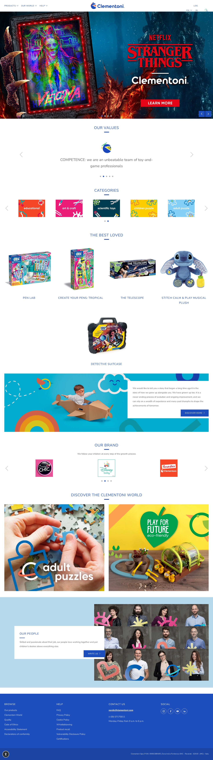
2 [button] (105, 116)
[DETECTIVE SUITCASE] (106, 335)
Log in (196, 8)
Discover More (193, 413)
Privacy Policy (63, 715)
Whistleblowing (64, 724)
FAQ (59, 710)
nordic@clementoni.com (121, 710)
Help (42, 5)
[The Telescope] (132, 269)
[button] (5, 754)
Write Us (93, 653)
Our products (10, 710)
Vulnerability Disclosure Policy (71, 734)
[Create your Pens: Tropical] (80, 269)
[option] (106, 65)
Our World (27, 5)
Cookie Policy (63, 719)
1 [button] (102, 116)
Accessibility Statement (15, 729)
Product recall (63, 729)
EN (187, 10)
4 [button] (111, 116)
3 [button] (108, 116)
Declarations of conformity (17, 734)
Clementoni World (13, 715)
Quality (7, 719)
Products (10, 5)
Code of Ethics (11, 724)
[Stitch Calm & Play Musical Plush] (184, 269)
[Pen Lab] (29, 269)
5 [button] (112, 176)
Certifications (63, 738)
